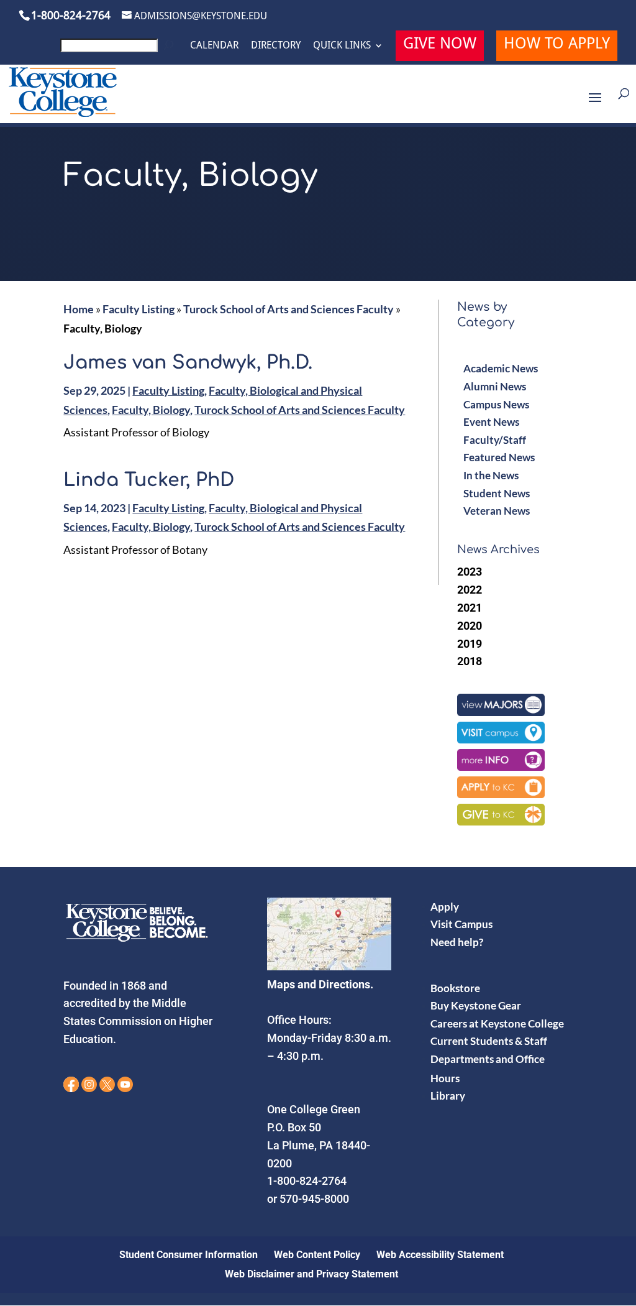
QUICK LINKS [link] (342, 45)
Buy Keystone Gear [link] (475, 1005)
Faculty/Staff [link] (494, 439)
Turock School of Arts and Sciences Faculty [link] (288, 309)
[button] (595, 105)
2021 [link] (469, 607)
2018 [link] (469, 661)
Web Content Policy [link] (317, 1255)
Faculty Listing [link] (138, 309)
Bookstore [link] (455, 988)
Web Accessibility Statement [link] (440, 1255)
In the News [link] (491, 475)
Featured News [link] (499, 457)
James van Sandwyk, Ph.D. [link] (187, 362)
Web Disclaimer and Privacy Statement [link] (311, 1274)
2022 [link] (469, 589)
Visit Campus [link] (461, 924)
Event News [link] (491, 421)
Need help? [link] (456, 942)
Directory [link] (276, 45)
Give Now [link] (439, 45)
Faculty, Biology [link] (151, 409)
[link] (119, 48)
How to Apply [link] (557, 45)
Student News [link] (496, 493)
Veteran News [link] (496, 510)
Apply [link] (444, 906)
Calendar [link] (214, 45)
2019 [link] (469, 643)
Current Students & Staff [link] (488, 1040)
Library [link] (447, 1095)
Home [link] (78, 309)
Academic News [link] (500, 368)
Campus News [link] (496, 404)
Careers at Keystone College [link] (497, 1023)
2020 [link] (469, 625)
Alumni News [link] (494, 386)
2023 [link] (469, 571)
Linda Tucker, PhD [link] (148, 480)
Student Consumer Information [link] (188, 1255)
